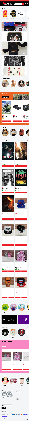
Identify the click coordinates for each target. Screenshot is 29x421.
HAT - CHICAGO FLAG (17, 293)
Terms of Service (18, 398)
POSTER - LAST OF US (17, 162)
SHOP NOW (4, 346)
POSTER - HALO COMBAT (5, 116)
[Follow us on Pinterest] (6, 414)
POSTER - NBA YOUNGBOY (5, 188)
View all (27, 140)
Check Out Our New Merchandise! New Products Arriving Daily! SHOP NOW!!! (14, 0)
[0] (26, 3)
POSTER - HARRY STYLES (18, 188)
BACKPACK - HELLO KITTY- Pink (18, 267)
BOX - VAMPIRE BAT (15, 116)
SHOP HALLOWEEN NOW (5, 97)
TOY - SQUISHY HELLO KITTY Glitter (6, 267)
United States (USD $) (4, 411)
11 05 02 (16, 294)
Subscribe (4, 407)
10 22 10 (3, 117)
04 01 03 (16, 268)
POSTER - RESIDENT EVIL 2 (5, 162)
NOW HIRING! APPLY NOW (19, 392)
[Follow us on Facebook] (2, 414)
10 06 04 (13, 117)
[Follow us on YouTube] (7, 414)
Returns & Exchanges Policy (19, 397)
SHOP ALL (26, 127)
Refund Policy (17, 399)
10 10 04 (3, 268)
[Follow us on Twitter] (3, 414)
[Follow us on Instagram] (4, 414)
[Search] (23, 4)
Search (16, 391)
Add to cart (7, 121)
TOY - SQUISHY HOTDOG (4, 293)
